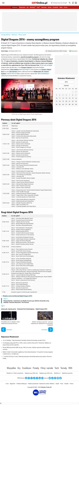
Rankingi (32, 7)
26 (63, 104)
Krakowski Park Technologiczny (25, 309)
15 (72, 98)
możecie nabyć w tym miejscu (44, 63)
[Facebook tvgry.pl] (60, 378)
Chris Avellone (14, 69)
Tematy (63, 368)
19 (63, 101)
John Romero (13, 71)
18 (59, 101)
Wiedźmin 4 (57, 373)
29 (72, 104)
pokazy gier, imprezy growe (8, 309)
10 (56, 98)
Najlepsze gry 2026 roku (31, 373)
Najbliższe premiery (67, 373)
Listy (38, 7)
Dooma (46, 71)
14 (69, 98)
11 (59, 98)
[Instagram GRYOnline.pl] (29, 378)
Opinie (49, 7)
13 (66, 98)
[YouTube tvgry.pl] (50, 378)
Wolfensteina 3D (39, 71)
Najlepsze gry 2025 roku (45, 373)
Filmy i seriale (47, 368)
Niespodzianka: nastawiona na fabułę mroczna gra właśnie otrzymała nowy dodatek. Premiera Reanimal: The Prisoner (26, 301)
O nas (7, 383)
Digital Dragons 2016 (41, 309)
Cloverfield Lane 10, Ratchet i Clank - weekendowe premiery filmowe (13, 321)
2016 (66, 82)
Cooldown (26, 368)
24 (56, 104)
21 (69, 101)
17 (56, 101)
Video (61, 7)
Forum (65, 7)
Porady (36, 368)
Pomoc (71, 383)
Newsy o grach (22, 34)
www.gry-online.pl (5, 34)
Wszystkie (11, 368)
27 (66, 104)
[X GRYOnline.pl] (31, 378)
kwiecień (66, 85)
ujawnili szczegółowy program (30, 57)
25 (59, 104)
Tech (57, 368)
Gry (28, 7)
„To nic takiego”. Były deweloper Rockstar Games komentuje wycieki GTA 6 (24, 340)
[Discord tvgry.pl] (58, 378)
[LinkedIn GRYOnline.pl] (39, 378)
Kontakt (66, 383)
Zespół (57, 383)
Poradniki (55, 7)
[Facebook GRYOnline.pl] (26, 378)
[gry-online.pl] (39, 2)
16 (76, 98)
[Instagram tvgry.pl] (55, 378)
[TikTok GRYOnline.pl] (34, 378)
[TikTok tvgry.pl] (52, 378)
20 (66, 101)
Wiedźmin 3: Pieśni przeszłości (15, 373)
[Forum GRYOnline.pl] (42, 378)
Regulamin (12, 383)
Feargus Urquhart (26, 67)
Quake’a (3, 73)
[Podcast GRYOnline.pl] (37, 378)
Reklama (52, 383)
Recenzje (44, 7)
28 (69, 104)
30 (76, 104)
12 (63, 98)
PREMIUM (14, 7)
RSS (70, 368)
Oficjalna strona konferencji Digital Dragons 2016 (17, 296)
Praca (61, 383)
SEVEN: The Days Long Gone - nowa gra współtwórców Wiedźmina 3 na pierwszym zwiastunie (40, 321)
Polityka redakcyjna (22, 383)
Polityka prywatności (33, 383)
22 (72, 101)
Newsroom (22, 7)
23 (76, 101)
